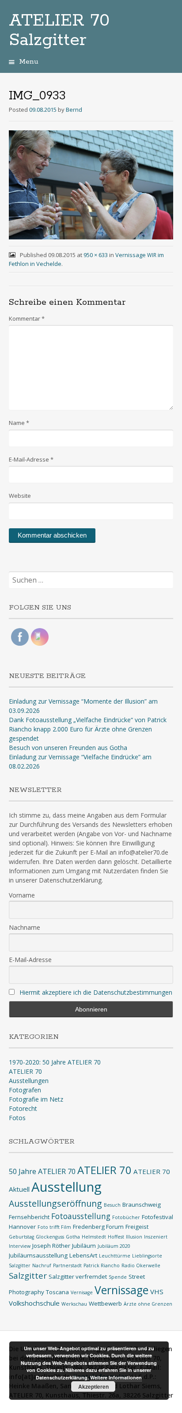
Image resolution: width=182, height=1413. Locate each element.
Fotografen (25, 1090)
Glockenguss (50, 1237)
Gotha (73, 1237)
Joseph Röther (51, 1246)
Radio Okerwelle (140, 1265)
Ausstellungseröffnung (55, 1203)
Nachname (24, 927)
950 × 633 (95, 255)
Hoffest (116, 1237)
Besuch (112, 1205)
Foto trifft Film (54, 1227)
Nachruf (41, 1265)
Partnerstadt (67, 1265)
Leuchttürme (114, 1256)
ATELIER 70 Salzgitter (59, 30)
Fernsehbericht (29, 1217)
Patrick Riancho (101, 1265)
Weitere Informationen (116, 1377)
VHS (156, 1291)
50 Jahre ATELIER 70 (42, 1171)
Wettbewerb (105, 1303)
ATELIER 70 (25, 1071)
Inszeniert (155, 1237)
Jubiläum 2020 (114, 1246)
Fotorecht (23, 1108)
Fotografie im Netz (36, 1099)
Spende (118, 1277)
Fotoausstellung (80, 1216)
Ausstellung (66, 1187)
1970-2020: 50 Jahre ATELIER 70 (55, 1062)
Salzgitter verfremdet (78, 1276)
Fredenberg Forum (98, 1227)
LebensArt (83, 1255)
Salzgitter (28, 1275)
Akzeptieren (93, 1386)
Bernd (74, 110)
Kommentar (27, 318)
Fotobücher (126, 1217)
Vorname (22, 895)
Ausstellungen (29, 1080)
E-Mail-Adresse (31, 459)
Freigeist (136, 1227)
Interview (19, 1246)
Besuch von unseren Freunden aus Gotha (68, 747)
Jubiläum (84, 1246)
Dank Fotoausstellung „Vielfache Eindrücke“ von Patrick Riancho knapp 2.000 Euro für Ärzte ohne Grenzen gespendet (88, 729)
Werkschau (74, 1304)
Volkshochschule (34, 1303)
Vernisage (82, 1292)
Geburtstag (21, 1237)
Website (20, 496)
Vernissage (121, 1290)
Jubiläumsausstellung (38, 1255)
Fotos (17, 1118)
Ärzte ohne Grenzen (148, 1304)
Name (19, 423)
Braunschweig (141, 1204)
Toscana (57, 1292)
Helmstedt (94, 1237)
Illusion (134, 1237)
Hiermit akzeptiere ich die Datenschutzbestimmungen (95, 992)
